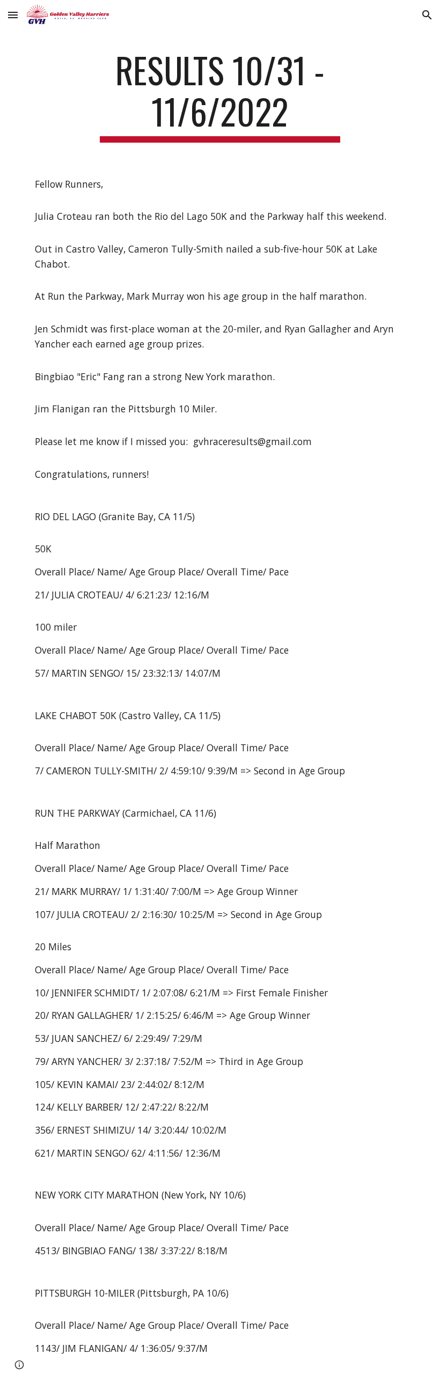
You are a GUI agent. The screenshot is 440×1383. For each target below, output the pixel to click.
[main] (220, 96)
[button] (13, 14)
